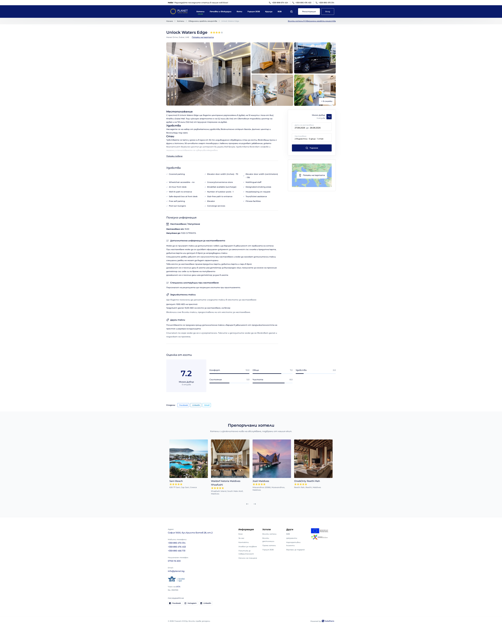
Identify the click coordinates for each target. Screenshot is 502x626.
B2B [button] (280, 11)
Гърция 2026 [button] (253, 11)
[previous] (247, 504)
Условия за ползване (247, 546)
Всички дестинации (268, 539)
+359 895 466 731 (176, 550)
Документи (291, 538)
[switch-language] (291, 11)
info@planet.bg (176, 571)
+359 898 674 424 (280, 2)
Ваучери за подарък (295, 550)
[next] (254, 504)
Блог (240, 534)
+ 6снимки (326, 101)
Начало (169, 21)
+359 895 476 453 (303, 2)
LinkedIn (196, 405)
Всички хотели (269, 534)
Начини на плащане (247, 558)
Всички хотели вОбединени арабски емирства (312, 21)
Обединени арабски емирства (202, 21)
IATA (178, 586)
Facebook (183, 405)
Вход (327, 11)
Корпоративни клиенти (293, 543)
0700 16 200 (174, 561)
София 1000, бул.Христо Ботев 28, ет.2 (190, 532)
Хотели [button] (200, 11)
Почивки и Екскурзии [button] (220, 11)
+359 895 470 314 (326, 2)
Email (207, 405)
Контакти (243, 542)
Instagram (192, 603)
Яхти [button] (239, 11)
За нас (241, 538)
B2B (288, 534)
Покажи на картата (203, 37)
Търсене (314, 148)
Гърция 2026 (268, 550)
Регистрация (309, 11)
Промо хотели (269, 545)
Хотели (180, 21)
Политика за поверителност (246, 552)
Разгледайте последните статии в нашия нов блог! (198, 2)
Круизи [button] (268, 11)
